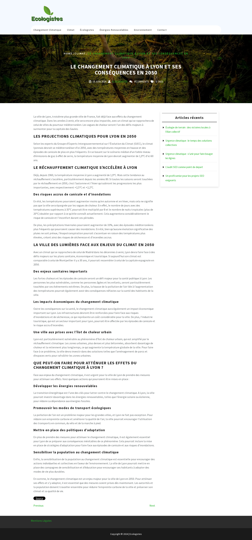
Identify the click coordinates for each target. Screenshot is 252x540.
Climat (70, 29)
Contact (162, 29)
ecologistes (120, 81)
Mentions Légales (41, 520)
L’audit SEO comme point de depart (184, 167)
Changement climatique (47, 29)
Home (68, 53)
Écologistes (87, 29)
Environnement (143, 29)
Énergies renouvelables (114, 29)
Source (39, 498)
